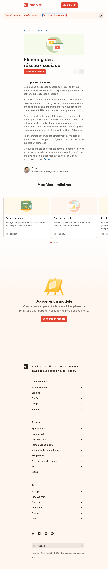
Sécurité (35, 553)
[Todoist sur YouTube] (33, 533)
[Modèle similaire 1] (51, 242)
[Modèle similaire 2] (54, 242)
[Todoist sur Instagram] (46, 533)
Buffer (47, 159)
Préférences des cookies (72, 553)
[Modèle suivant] (81, 71)
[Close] (101, 15)
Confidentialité (47, 553)
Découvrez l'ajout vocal (55, 15)
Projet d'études (14, 218)
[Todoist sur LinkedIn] (39, 533)
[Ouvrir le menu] (81, 5)
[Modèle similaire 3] (57, 242)
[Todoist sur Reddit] (52, 533)
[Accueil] (33, 5)
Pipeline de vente (63, 218)
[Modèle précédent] (75, 71)
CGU (57, 553)
